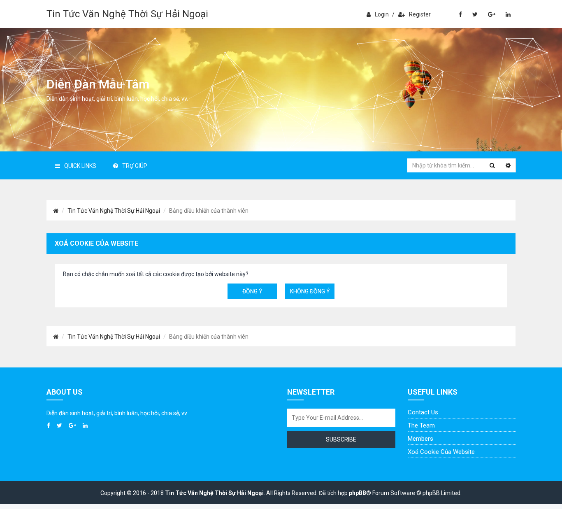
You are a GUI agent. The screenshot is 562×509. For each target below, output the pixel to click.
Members (420, 438)
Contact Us (423, 412)
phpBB (357, 493)
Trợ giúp (134, 166)
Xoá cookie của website (441, 452)
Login (382, 14)
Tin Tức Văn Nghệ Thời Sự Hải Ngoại (127, 14)
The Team (421, 425)
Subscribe (341, 439)
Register (420, 14)
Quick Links (80, 166)
